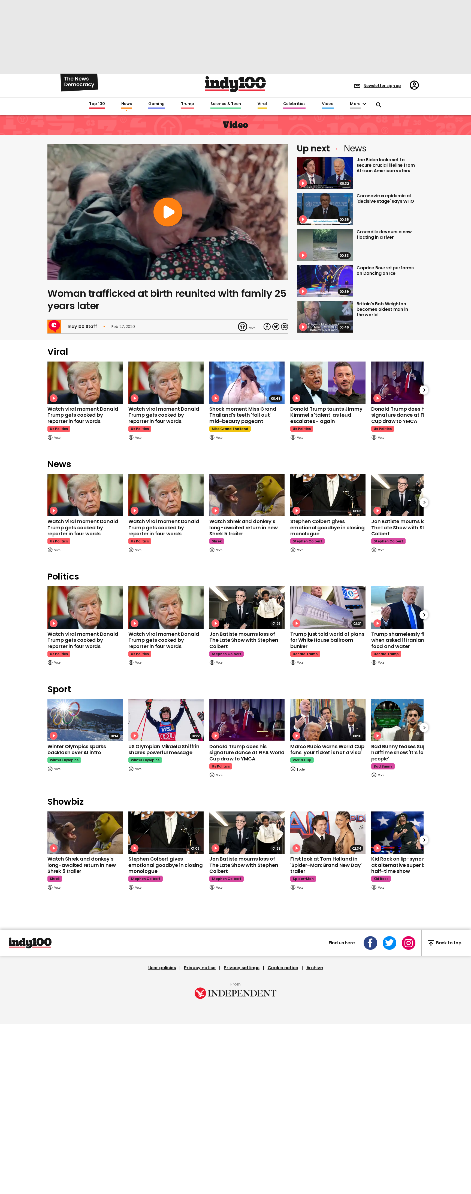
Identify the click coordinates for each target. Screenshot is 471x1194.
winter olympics (64, 760)
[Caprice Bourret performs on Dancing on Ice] (325, 281)
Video (328, 104)
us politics (59, 428)
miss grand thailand (230, 428)
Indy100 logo (235, 84)
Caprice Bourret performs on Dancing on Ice (385, 270)
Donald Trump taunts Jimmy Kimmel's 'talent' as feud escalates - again (326, 415)
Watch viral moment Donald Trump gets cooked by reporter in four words (82, 415)
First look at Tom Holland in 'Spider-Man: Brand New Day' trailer (326, 864)
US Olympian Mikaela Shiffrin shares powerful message (164, 749)
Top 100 (97, 104)
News (126, 104)
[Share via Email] (284, 326)
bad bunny (383, 766)
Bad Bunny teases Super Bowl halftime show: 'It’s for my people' (407, 752)
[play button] (167, 212)
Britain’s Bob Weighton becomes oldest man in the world (382, 309)
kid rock (381, 878)
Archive (314, 968)
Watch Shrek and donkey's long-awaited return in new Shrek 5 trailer (243, 527)
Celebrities (294, 104)
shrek (217, 541)
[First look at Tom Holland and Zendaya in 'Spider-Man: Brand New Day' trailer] (328, 832)
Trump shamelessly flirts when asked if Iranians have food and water (405, 640)
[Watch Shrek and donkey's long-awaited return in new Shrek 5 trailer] (247, 495)
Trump (187, 104)
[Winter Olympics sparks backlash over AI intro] (85, 720)
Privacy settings (241, 968)
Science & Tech (225, 104)
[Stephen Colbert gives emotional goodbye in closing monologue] (328, 495)
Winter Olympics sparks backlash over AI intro (76, 749)
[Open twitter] (389, 943)
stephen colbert (307, 541)
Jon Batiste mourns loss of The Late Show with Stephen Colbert (405, 527)
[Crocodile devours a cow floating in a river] (325, 245)
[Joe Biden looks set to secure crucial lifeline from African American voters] (325, 173)
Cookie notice (283, 968)
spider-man (303, 878)
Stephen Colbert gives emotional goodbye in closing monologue (327, 527)
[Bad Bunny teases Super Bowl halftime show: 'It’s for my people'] (408, 720)
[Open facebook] (370, 943)
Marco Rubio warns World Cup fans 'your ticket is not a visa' (327, 749)
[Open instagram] (408, 943)
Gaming (156, 104)
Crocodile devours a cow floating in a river (384, 234)
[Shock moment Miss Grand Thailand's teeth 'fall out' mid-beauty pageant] (247, 383)
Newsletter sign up (382, 85)
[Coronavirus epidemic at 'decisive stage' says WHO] (325, 209)
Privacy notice (200, 968)
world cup (302, 760)
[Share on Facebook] (267, 326)
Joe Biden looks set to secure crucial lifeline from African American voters (386, 165)
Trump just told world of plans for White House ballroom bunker (327, 640)
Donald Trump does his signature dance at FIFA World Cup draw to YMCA (408, 415)
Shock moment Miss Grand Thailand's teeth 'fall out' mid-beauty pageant (242, 415)
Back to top (448, 943)
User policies (162, 968)
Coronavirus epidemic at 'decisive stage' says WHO (385, 198)
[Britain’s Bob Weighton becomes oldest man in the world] (325, 317)
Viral (262, 104)
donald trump (305, 654)
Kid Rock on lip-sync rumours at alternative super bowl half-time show (407, 864)
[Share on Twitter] (275, 326)
